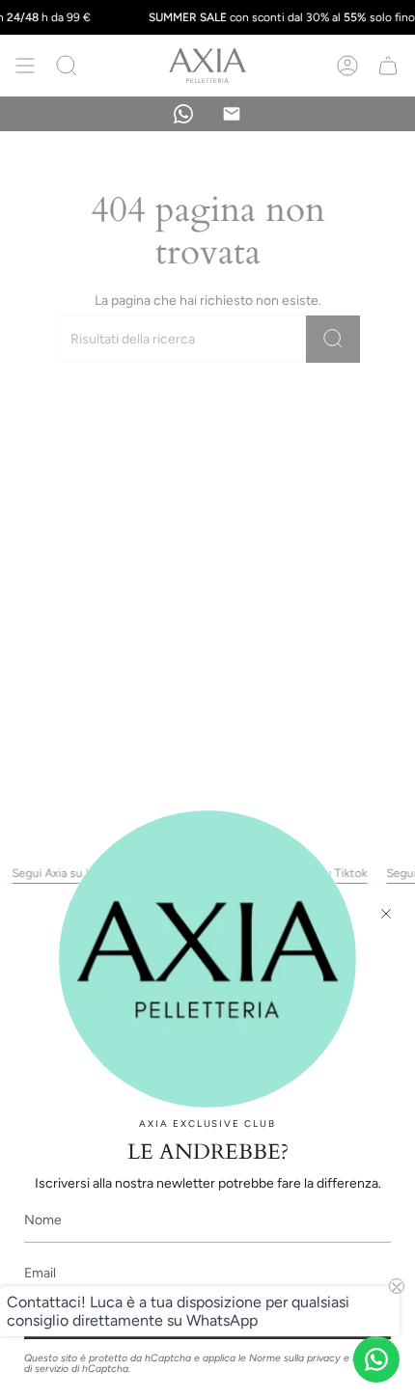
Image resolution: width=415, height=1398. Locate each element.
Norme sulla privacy (295, 1358)
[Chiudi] (386, 913)
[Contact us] (376, 1359)
